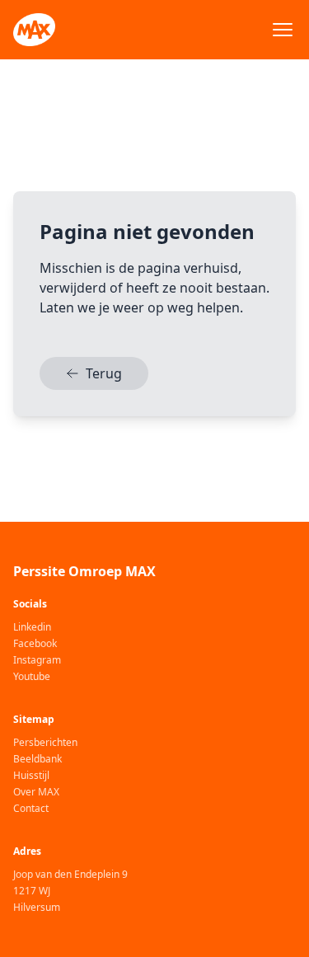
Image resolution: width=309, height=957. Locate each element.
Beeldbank (37, 759)
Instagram (37, 660)
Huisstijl (31, 775)
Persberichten (45, 742)
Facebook (35, 643)
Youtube (31, 676)
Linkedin (32, 627)
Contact (31, 808)
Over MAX (36, 792)
